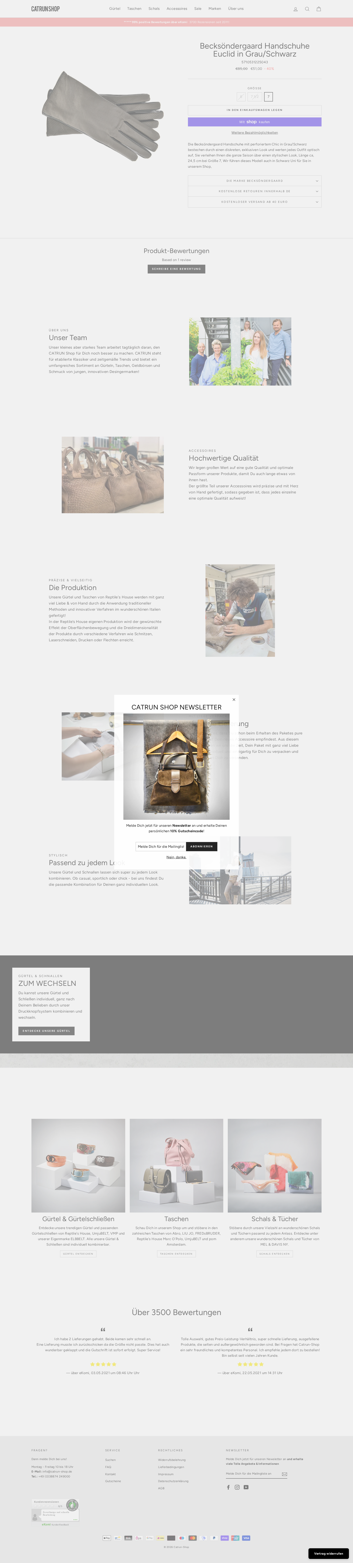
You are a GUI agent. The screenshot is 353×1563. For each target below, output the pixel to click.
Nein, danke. (176, 857)
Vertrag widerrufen (328, 1553)
